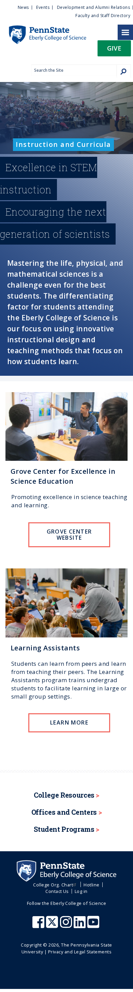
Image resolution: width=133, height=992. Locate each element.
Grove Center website (69, 534)
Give (114, 48)
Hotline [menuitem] (91, 885)
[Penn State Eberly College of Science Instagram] (67, 925)
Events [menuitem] (42, 7)
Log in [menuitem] (81, 891)
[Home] (43, 28)
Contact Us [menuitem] (57, 891)
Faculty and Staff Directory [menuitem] (102, 15)
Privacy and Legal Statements (80, 952)
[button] (114, 50)
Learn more (69, 722)
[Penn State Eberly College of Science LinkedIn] (80, 925)
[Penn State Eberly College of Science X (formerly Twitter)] (53, 925)
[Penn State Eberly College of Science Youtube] (94, 925)
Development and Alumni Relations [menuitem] (93, 7)
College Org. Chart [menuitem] (53, 885)
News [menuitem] (23, 7)
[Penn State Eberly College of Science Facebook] (39, 925)
